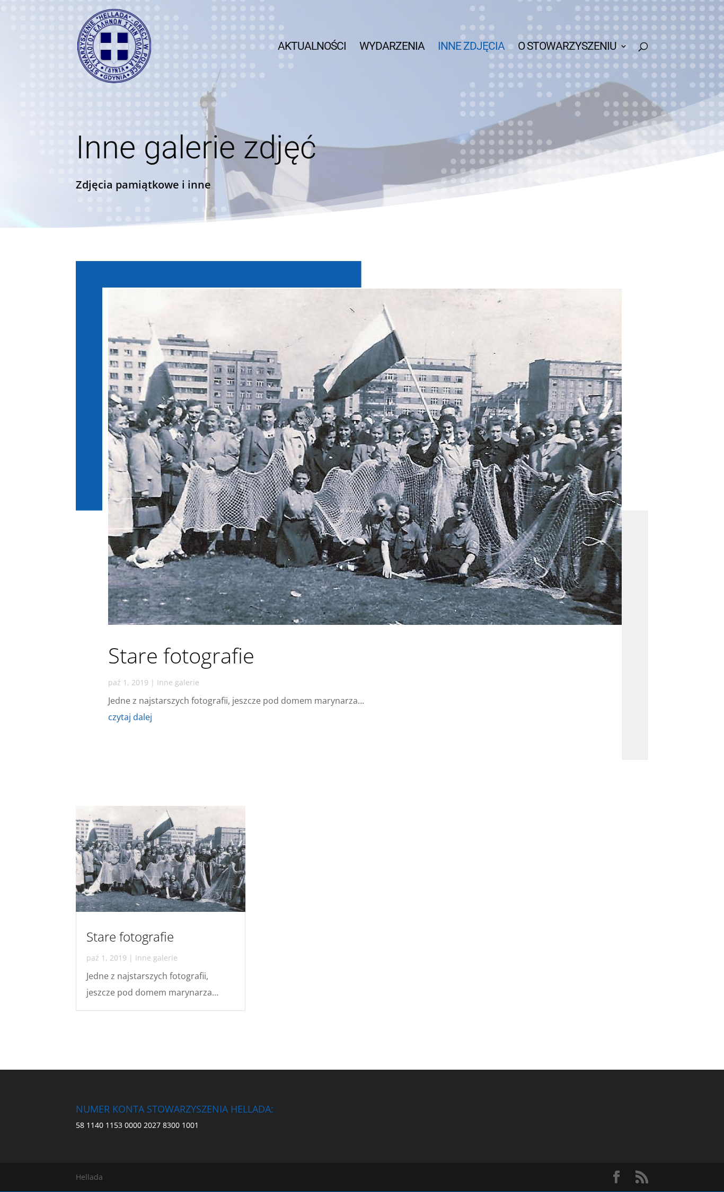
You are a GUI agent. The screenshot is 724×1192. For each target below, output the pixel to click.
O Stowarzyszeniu (567, 47)
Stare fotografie (181, 655)
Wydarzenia (392, 47)
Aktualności (312, 47)
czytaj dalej (130, 717)
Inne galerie (178, 682)
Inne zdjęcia (471, 47)
